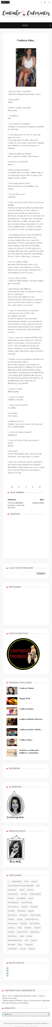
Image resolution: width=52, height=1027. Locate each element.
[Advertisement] (26, 537)
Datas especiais (13, 902)
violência (32, 949)
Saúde (22, 936)
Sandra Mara (12, 936)
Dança (31, 898)
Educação (33, 907)
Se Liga (29, 936)
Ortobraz (37, 928)
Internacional (12, 923)
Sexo (26, 940)
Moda (20, 928)
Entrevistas (21, 911)
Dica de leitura (13, 907)
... (8, 881)
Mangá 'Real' (24, 698)
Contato (24, 894)
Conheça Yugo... (26, 740)
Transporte (28, 944)
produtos (11, 932)
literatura (11, 928)
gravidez (11, 919)
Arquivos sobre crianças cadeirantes (20, 886)
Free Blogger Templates (31, 1023)
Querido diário (22, 932)
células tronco (13, 894)
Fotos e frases (35, 915)
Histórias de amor (31, 919)
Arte (37, 886)
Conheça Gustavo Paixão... (30, 729)
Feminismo (24, 915)
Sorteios (34, 940)
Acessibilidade (16, 881)
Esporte (30, 911)
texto (20, 944)
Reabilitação (34, 932)
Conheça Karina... (27, 709)
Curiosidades (21, 898)
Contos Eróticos (35, 894)
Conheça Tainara (26, 688)
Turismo (23, 949)
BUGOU (30, 890)
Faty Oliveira (12, 915)
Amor (26, 881)
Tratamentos (12, 949)
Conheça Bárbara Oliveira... (31, 719)
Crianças (11, 898)
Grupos (19, 919)
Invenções (23, 923)
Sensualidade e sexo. (15, 940)
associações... (12, 890)
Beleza (22, 890)
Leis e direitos (34, 923)
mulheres (28, 928)
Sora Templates (16, 1023)
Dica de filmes (26, 902)
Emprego (11, 911)
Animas (34, 881)
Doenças (24, 907)
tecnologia (11, 944)
